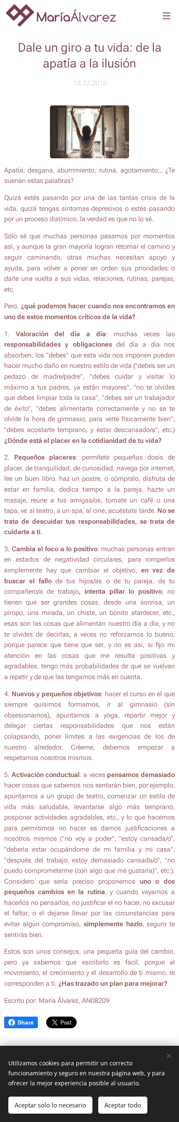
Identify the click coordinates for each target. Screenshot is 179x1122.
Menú (166, 15)
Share (25, 1022)
